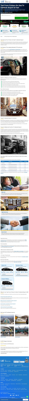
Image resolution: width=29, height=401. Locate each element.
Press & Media (9, 370)
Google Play (16, 361)
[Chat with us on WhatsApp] (27, 397)
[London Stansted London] (21, 319)
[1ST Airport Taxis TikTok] (18, 395)
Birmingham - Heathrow (8, 388)
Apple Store (22, 361)
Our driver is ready (25, 256)
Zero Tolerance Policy (10, 371)
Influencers (25, 370)
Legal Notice (9, 393)
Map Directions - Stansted (24, 389)
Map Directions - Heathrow (10, 389)
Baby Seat (3, 192)
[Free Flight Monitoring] (14, 203)
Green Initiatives (14, 370)
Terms (1, 393)
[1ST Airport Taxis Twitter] (14, 395)
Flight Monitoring (4, 212)
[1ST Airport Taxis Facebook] (12, 395)
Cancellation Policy (16, 371)
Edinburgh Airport (8, 380)
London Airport (2, 379)
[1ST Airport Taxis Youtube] (11, 395)
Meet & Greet (4, 231)
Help (27, 358)
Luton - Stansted (14, 388)
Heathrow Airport (11, 379)
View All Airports (19, 380)
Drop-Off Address (18, 14)
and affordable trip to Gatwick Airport (15, 49)
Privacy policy (5, 393)
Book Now (4, 274)
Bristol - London (19, 388)
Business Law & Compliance (4, 371)
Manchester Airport (3, 380)
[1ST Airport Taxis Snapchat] (17, 395)
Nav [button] (27, 1)
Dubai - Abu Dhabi (3, 388)
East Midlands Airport (13, 380)
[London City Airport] (7, 319)
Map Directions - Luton (3, 389)
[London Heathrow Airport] (7, 331)
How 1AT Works (2, 370)
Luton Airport (6, 379)
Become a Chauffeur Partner (19, 370)
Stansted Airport (20, 379)
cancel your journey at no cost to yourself (8, 246)
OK (25, 399)
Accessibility (13, 393)
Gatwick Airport (16, 379)
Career (6, 370)
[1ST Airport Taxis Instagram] (15, 395)
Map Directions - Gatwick (17, 389)
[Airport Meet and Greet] (14, 223)
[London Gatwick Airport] (21, 331)
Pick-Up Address (4, 14)
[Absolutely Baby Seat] (14, 183)
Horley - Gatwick (23, 388)
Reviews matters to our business (19, 251)
